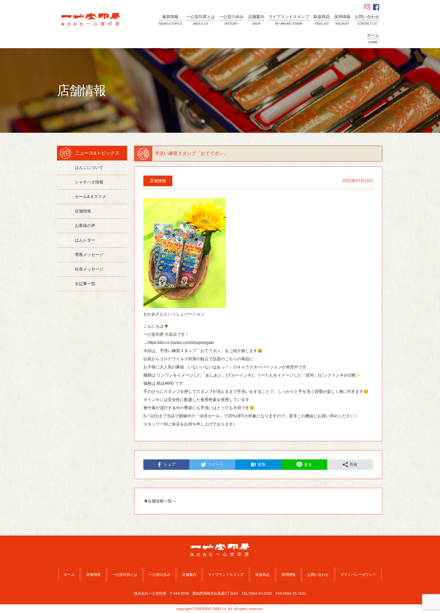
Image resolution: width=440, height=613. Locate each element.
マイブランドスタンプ (226, 574)
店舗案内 (189, 574)
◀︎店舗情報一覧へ (159, 501)
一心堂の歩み (159, 574)
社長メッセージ (89, 269)
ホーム (69, 574)
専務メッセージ (89, 254)
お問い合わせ (318, 574)
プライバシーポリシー (358, 574)
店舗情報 (83, 211)
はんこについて (89, 167)
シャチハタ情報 (89, 182)
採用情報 (288, 574)
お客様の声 (85, 225)
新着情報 (93, 574)
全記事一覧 (85, 284)
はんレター (85, 240)
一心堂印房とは (124, 574)
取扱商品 (262, 574)
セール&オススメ (90, 196)
